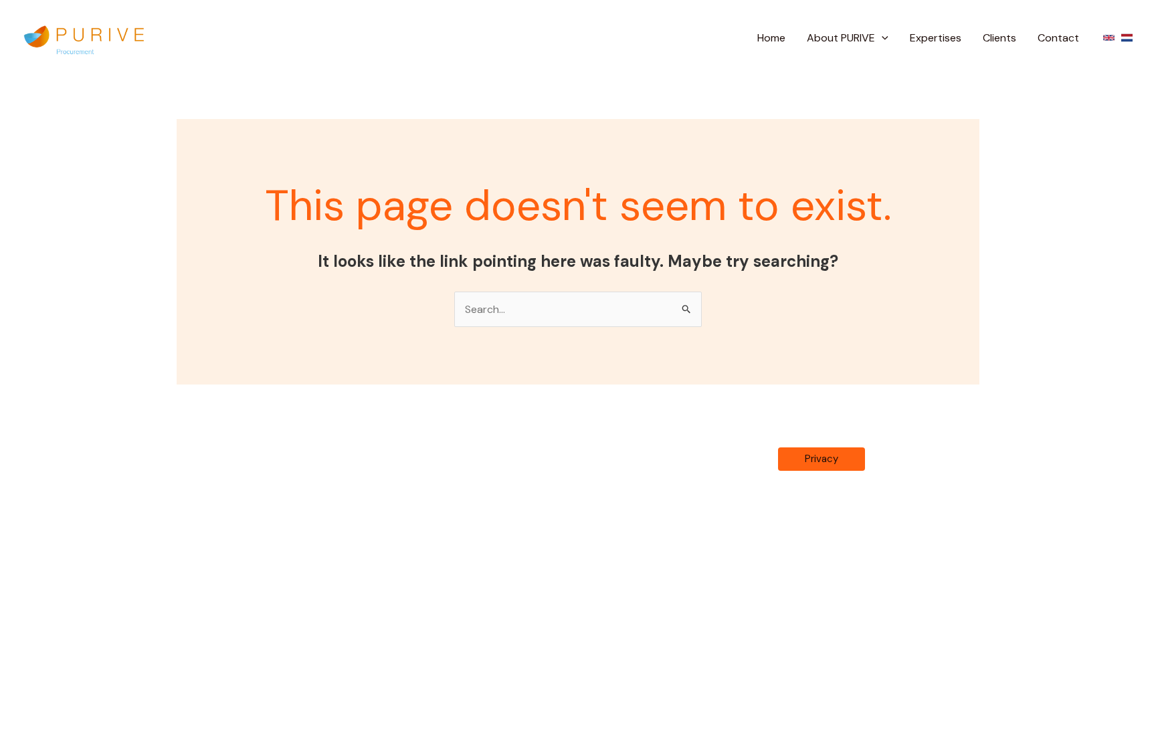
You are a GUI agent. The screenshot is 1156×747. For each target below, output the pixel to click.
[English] (1109, 37)
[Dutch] (1127, 37)
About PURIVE (841, 38)
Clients (999, 38)
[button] (881, 38)
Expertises (935, 38)
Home (771, 38)
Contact (1058, 38)
